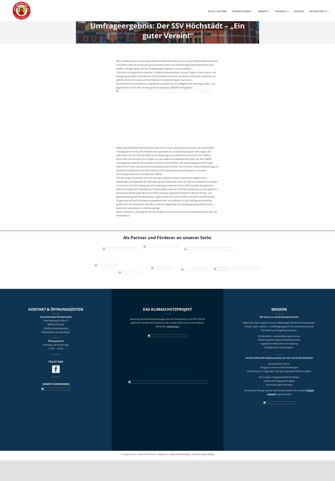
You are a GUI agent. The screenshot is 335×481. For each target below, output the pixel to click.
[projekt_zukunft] (279, 402)
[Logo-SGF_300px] (55, 388)
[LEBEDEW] (160, 245)
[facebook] (56, 369)
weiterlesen (173, 326)
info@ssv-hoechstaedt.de (55, 328)
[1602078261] (105, 265)
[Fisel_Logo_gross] (237, 268)
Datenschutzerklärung (179, 454)
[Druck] (161, 267)
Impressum (163, 454)
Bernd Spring (208, 454)
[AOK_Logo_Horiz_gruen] (208, 248)
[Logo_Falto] (204, 269)
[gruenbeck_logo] (120, 248)
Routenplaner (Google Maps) (56, 332)
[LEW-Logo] (129, 272)
